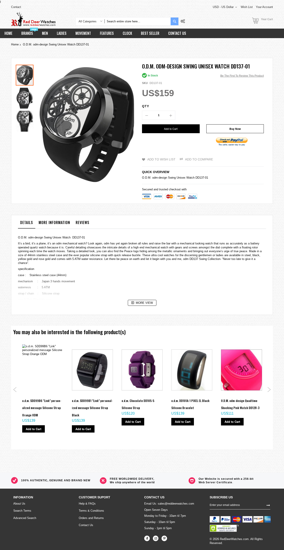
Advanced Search (24, 518)
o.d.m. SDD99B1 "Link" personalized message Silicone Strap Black (92, 407)
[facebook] (147, 538)
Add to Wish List (161, 159)
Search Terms (22, 510)
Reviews (82, 222)
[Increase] (170, 115)
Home (15, 44)
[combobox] (138, 21)
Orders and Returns (91, 518)
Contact (16, 7)
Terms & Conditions (91, 510)
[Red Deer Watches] (33, 19)
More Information (54, 222)
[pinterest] (164, 538)
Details (26, 222)
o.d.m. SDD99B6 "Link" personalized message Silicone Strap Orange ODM (41, 407)
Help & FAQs (87, 503)
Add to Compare (199, 159)
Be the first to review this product (242, 75)
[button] (26, 97)
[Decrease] (146, 115)
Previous (15, 389)
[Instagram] (155, 538)
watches (169, 255)
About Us (19, 503)
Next (269, 389)
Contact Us (86, 525)
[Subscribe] (268, 505)
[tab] (26, 223)
